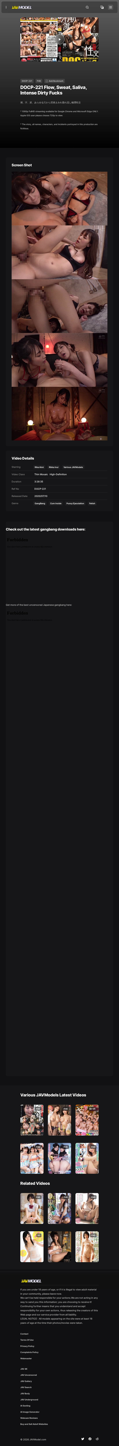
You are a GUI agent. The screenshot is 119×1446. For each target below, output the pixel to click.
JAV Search (26, 1387)
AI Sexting (25, 1405)
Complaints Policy (29, 1352)
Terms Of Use (27, 1340)
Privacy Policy (27, 1346)
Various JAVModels (73, 467)
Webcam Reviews (29, 1418)
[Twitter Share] (82, 1438)
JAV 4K (23, 1369)
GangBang (40, 503)
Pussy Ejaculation (75, 503)
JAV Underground (29, 1399)
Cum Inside (55, 503)
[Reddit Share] (97, 1438)
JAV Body (25, 1393)
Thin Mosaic (40, 474)
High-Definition (57, 474)
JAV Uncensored (28, 1375)
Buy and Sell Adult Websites (34, 1424)
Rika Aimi (39, 467)
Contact (24, 1334)
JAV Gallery (26, 1381)
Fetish (92, 503)
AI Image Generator (29, 1412)
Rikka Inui (53, 467)
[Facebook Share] (90, 1438)
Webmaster (26, 1358)
